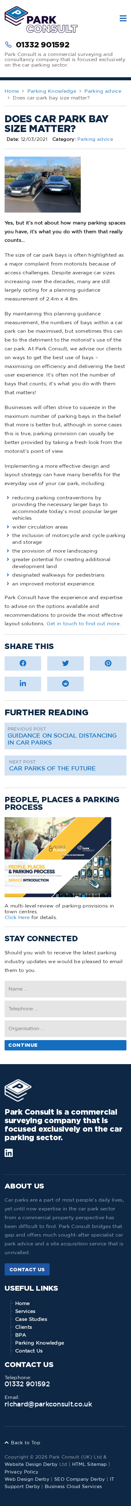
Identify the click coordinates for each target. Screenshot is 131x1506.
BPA (20, 1335)
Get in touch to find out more (83, 623)
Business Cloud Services (73, 1486)
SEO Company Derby (79, 1479)
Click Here (17, 917)
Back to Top (25, 1443)
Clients (23, 1327)
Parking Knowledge (39, 1343)
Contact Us (27, 1269)
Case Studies (31, 1319)
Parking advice (95, 139)
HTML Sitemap (89, 1464)
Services (25, 1311)
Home (22, 1303)
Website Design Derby (31, 1464)
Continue (23, 1045)
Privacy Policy (21, 1472)
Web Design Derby (27, 1479)
